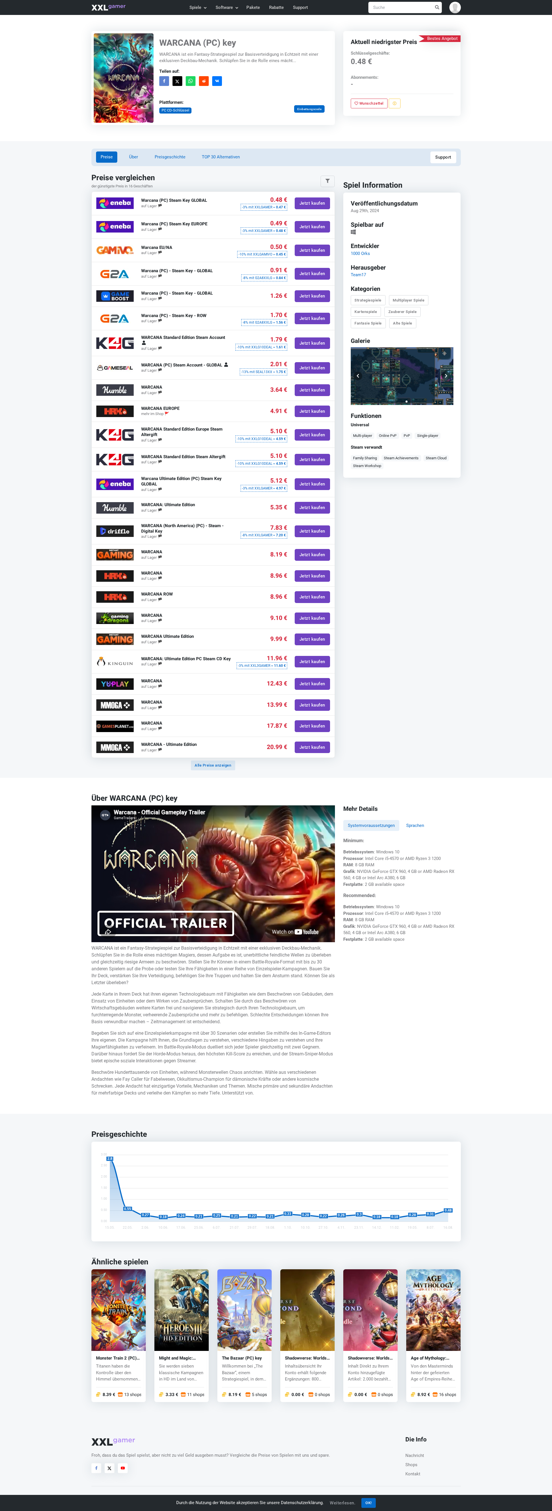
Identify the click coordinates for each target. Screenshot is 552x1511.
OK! (368, 1503)
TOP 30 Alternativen (221, 157)
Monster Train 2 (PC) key (116, 1358)
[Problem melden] (394, 103)
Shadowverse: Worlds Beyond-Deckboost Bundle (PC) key (369, 1358)
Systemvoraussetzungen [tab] (371, 825)
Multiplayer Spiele (409, 300)
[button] (455, 7)
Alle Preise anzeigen (213, 765)
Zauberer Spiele (402, 311)
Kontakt (412, 1474)
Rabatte (276, 7)
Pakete (253, 7)
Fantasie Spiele (368, 323)
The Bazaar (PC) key (242, 1358)
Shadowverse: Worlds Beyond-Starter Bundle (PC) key (307, 1358)
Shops (411, 1464)
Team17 (358, 274)
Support (300, 7)
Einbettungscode (309, 109)
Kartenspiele (366, 311)
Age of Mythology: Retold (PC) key (428, 1358)
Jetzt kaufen (312, 203)
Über (133, 157)
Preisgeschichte (170, 157)
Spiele (195, 7)
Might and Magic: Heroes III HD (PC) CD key (180, 1358)
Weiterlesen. (342, 1503)
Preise (107, 157)
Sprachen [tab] (415, 825)
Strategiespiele (368, 300)
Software (224, 7)
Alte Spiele (403, 323)
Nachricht (414, 1455)
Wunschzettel (371, 103)
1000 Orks (360, 253)
